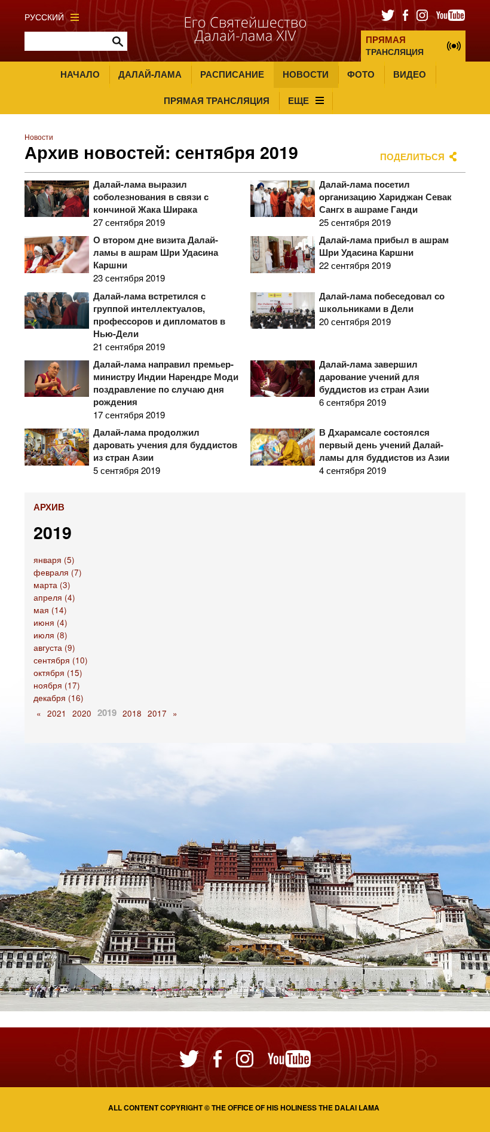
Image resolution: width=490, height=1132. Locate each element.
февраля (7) (57, 572)
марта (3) (52, 585)
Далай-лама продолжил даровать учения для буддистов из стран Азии (165, 445)
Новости (306, 74)
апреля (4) (54, 597)
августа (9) (54, 647)
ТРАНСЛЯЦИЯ (395, 45)
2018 (132, 713)
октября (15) (57, 672)
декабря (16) (58, 697)
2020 (81, 713)
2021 (56, 713)
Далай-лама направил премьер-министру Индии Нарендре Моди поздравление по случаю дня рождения (165, 382)
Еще (298, 100)
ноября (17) (56, 685)
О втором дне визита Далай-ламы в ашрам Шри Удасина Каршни (155, 252)
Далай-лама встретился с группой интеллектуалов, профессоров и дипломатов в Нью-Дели (159, 314)
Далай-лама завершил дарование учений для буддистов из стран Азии (374, 376)
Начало (80, 74)
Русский (44, 17)
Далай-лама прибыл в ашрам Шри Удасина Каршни (384, 246)
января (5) (54, 559)
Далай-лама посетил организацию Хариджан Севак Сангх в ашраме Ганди (385, 197)
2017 (157, 713)
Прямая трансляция (217, 100)
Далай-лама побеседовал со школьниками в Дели (382, 302)
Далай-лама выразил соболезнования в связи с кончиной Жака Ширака (151, 197)
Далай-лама (150, 74)
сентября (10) (60, 660)
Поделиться (412, 156)
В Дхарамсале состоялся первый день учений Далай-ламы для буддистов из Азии (384, 445)
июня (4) (50, 622)
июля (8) (50, 635)
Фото (361, 74)
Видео (409, 74)
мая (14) (50, 610)
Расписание (232, 74)
